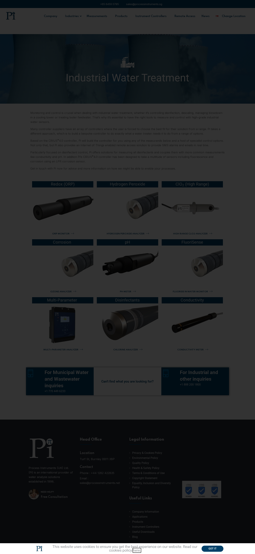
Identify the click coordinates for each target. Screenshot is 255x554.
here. (137, 550)
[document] (127, 277)
